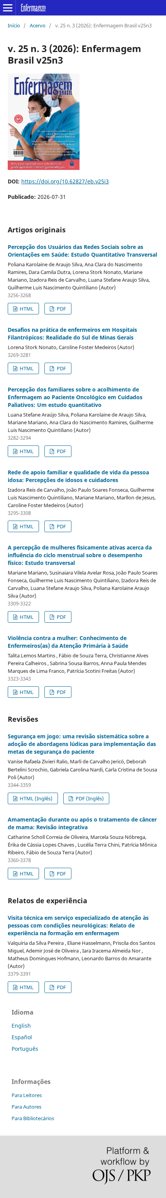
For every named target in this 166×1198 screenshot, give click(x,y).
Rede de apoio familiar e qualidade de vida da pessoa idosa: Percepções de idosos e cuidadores (78, 476)
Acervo (38, 25)
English (21, 1025)
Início (14, 25)
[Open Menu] (7, 7)
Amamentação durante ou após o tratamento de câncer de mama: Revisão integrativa (82, 823)
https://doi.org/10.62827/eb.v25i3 (65, 181)
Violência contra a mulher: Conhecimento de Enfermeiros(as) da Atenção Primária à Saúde (68, 641)
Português (25, 1048)
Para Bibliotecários (33, 1118)
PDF (61, 308)
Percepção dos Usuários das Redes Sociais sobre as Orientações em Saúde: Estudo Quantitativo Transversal (82, 250)
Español (22, 1037)
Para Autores (26, 1106)
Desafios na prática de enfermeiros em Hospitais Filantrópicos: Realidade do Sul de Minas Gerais (72, 333)
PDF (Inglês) (89, 798)
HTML (26, 308)
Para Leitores (27, 1095)
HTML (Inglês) (36, 798)
